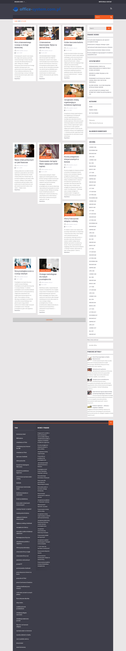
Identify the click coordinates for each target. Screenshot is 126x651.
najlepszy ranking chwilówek (24, 523)
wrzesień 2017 (92, 318)
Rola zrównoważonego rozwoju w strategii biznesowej (23, 45)
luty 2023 (91, 188)
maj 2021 (91, 239)
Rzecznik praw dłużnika (22, 598)
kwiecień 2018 (92, 302)
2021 (19, 21)
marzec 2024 (92, 169)
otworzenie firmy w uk (22, 556)
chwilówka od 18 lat (21, 442)
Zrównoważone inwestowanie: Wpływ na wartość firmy (48, 45)
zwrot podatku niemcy (22, 639)
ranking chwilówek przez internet (23, 587)
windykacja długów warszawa (21, 613)
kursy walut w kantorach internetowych (23, 504)
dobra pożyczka (20, 460)
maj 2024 (91, 163)
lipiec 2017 (91, 324)
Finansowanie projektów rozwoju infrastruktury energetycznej (44, 564)
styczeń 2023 (92, 191)
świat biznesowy (21, 647)
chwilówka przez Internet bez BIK (23, 447)
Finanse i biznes (20, 38)
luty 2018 (91, 309)
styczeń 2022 (92, 213)
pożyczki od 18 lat (21, 578)
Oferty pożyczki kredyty (22, 547)
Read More (17, 78)
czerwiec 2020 (92, 274)
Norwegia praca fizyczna (23, 537)
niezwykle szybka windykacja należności (24, 532)
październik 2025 (93, 150)
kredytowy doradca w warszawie (22, 494)
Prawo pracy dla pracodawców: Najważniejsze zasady (43, 482)
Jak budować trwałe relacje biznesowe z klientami (99, 47)
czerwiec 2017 (92, 328)
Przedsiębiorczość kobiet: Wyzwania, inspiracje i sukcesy (42, 471)
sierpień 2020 (92, 267)
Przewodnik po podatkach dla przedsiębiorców (42, 458)
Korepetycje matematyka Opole (23, 488)
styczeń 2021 (92, 251)
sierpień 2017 (92, 321)
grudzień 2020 (92, 255)
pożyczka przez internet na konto (23, 573)
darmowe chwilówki (21, 456)
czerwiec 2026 (92, 147)
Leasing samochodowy (22, 513)
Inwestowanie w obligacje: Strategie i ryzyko (98, 44)
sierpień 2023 (92, 179)
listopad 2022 (92, 194)
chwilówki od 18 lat (21, 452)
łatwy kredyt (19, 643)
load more (49, 320)
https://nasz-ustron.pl (92, 339)
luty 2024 (91, 172)
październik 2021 (93, 223)
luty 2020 (91, 286)
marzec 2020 (92, 283)
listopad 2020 (92, 258)
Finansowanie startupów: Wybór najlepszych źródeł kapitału (48, 163)
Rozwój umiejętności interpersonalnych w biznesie (71, 159)
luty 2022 (91, 210)
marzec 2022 (92, 207)
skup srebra (19, 602)
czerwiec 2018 (92, 296)
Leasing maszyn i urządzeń (23, 509)
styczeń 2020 (92, 290)
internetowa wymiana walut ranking (24, 477)
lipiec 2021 (91, 232)
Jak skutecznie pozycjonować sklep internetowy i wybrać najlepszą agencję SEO (100, 92)
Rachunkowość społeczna (99, 369)
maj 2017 (91, 331)
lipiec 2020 (91, 271)
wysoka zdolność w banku (23, 635)
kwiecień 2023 (92, 182)
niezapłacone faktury (22, 527)
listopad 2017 (92, 312)
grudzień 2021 (92, 217)
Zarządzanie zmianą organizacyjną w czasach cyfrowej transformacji (44, 515)
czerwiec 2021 (92, 236)
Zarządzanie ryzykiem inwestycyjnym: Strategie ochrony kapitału (44, 541)
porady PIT (19, 564)
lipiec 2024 (91, 156)
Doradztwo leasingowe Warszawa (22, 465)
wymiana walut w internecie (24, 630)
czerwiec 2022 (92, 201)
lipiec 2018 (91, 293)
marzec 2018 (92, 305)
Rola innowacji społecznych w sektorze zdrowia (44, 495)
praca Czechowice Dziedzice (24, 582)
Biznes (90, 106)
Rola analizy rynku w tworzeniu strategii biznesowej (43, 488)
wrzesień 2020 (92, 264)
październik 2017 (93, 315)
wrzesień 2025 (92, 153)
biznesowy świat (21, 434)
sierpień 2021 (92, 229)
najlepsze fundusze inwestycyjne (21, 518)
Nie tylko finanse (93, 113)
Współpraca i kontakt (105, 1)
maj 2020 (91, 277)
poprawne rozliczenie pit (23, 560)
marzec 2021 (92, 245)
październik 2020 (93, 261)
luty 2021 (91, 248)
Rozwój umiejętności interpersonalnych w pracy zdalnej (43, 447)
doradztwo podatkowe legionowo (22, 471)
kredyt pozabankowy (22, 499)
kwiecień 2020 (92, 280)
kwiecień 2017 (92, 334)
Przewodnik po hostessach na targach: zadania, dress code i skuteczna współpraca (99, 80)
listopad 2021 (92, 220)
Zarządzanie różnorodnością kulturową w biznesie (43, 530)
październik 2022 (93, 198)
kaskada (18, 483)
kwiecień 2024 (92, 166)
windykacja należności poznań (22, 619)
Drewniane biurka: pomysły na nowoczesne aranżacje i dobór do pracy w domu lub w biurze (100, 68)
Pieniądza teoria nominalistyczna (101, 379)
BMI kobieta (19, 438)
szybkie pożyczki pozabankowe (21, 607)
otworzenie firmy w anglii (23, 551)
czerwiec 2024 (92, 160)
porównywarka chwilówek (23, 568)
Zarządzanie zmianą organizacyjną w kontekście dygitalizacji (72, 102)
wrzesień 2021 (92, 226)
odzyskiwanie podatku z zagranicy (23, 542)
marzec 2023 (92, 185)
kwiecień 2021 (92, 242)
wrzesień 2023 (92, 175)
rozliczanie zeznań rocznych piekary (24, 593)
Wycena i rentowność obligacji (22, 625)
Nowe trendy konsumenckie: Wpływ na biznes (98, 50)
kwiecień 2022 (92, 204)
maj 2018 (91, 299)
